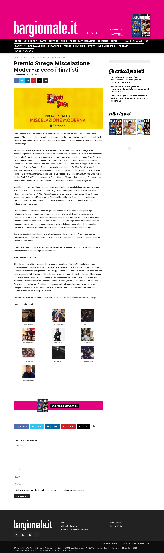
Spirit (18, 41)
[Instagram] (88, 33)
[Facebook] (84, 33)
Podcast (124, 46)
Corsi (114, 41)
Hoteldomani (117, 34)
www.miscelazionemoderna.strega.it (81, 297)
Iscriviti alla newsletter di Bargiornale (74, 530)
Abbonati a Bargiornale (65, 405)
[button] (147, 42)
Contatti (64, 522)
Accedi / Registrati (133, 41)
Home (16, 57)
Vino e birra (30, 41)
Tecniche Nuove (115, 522)
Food (64, 41)
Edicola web (120, 113)
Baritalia (20, 46)
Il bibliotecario (107, 46)
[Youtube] (97, 33)
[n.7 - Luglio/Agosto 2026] (140, 26)
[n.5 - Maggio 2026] (143, 127)
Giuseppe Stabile (22, 75)
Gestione (103, 41)
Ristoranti (117, 30)
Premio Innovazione (74, 46)
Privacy (124, 543)
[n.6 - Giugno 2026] (129, 127)
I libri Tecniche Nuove (116, 526)
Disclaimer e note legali (110, 543)
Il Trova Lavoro (24, 51)
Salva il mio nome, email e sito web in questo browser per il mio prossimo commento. (50, 490)
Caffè (43, 41)
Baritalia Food (36, 46)
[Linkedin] (92, 33)
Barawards (54, 46)
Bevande (53, 41)
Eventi (91, 46)
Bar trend (23, 57)
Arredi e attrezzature (82, 41)
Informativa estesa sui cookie (139, 543)
